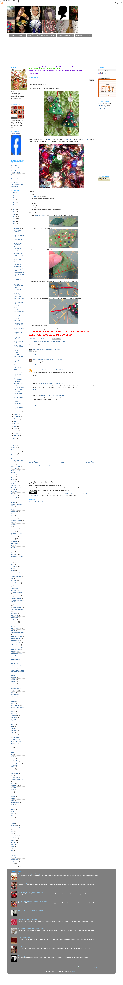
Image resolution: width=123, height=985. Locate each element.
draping (13, 545)
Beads (12, 483)
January (16, 435)
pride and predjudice (16, 741)
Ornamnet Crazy (18, 383)
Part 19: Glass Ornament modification (18, 366)
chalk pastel (14, 513)
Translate (104, 74)
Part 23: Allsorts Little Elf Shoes (19, 342)
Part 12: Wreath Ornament (18, 408)
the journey (14, 825)
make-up (13, 696)
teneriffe (13, 820)
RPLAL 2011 (14, 771)
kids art (13, 679)
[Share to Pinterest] (60, 339)
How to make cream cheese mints (27, 919)
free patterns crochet (17, 585)
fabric (12, 564)
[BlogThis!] (54, 339)
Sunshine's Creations (15, 133)
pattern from (41, 215)
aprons (13, 479)
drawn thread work (16, 549)
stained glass (14, 798)
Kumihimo (13, 684)
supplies (13, 809)
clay (12, 526)
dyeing (12, 552)
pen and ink (14, 735)
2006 (14, 438)
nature (12, 713)
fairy (12, 568)
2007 (14, 226)
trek (12, 833)
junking (13, 675)
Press (53, 35)
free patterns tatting (16, 607)
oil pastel (13, 720)
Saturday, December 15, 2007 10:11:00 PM (49, 359)
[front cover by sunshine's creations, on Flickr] (19, 90)
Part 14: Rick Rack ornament (19, 398)
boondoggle (14, 498)
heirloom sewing (15, 628)
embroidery (14, 554)
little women (14, 690)
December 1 (17, 401)
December (17, 228)
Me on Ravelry (15, 174)
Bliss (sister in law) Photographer (16, 181)
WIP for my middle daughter (19, 243)
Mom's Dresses (15, 705)
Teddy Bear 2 (17, 320)
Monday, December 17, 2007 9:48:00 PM (51, 369)
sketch (12, 789)
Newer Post (33, 462)
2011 (14, 216)
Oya (12, 726)
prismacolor (14, 745)
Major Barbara (15, 694)
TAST (12, 813)
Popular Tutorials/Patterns (65, 35)
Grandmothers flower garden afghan (28, 946)
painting (13, 728)
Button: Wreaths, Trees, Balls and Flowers (19, 324)
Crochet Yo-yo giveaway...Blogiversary (29, 874)
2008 (14, 223)
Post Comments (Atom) (43, 465)
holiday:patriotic (15, 651)
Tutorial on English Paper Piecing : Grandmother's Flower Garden (36, 883)
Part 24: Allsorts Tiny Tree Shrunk (18, 337)
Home (62, 462)
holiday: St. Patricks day (17, 632)
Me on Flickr (14, 165)
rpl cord (13, 769)
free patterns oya (15, 596)
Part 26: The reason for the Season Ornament (18, 303)
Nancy (35, 359)
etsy (12, 562)
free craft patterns (16, 583)
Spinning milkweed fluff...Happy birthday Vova (31, 928)
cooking (13, 531)
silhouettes (14, 787)
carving (13, 502)
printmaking (14, 743)
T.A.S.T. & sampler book (25, 937)
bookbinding (14, 495)
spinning (13, 796)
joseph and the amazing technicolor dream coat (17, 671)
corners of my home (16, 533)
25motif (13, 458)
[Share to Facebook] (58, 339)
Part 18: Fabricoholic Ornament (18, 380)
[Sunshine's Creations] (16, 154)
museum (13, 711)
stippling (13, 807)
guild (12, 624)
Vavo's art (13, 844)
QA (11, 748)
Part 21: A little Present (18, 353)
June (15, 423)
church (12, 522)
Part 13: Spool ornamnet (18, 404)
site (50, 139)
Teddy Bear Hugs (19, 298)
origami (13, 724)
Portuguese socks (16, 739)
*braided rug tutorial (16, 451)
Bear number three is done (19, 312)
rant (12, 754)
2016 (14, 204)
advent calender (44, 341)
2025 (14, 192)
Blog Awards (44, 35)
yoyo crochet (14, 866)
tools (12, 831)
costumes (13, 536)
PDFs (36, 35)
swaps (12, 811)
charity (12, 516)
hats (12, 626)
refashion (13, 758)
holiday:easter (15, 640)
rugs (12, 775)
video (12, 846)
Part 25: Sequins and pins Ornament (18, 317)
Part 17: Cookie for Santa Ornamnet (19, 386)
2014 (14, 209)
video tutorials (21, 35)
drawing (13, 547)
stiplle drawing (15, 802)
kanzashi (13, 677)
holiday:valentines (16, 659)
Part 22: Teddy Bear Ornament (19, 346)
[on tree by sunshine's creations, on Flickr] (61, 135)
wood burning (14, 859)
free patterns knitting (16, 592)
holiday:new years (16, 649)
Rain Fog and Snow (17, 375)
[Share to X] (56, 339)
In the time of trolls (16, 666)
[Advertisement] (53, 60)
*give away (36, 341)
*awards (13, 449)
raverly (12, 756)
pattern (34, 196)
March (16, 431)
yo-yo (12, 864)
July (15, 421)
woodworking (14, 861)
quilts (12, 752)
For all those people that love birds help (19, 295)
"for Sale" (13, 447)
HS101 (12, 661)
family (12, 570)
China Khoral (14, 518)
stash (12, 800)
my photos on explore (17, 231)
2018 (14, 200)
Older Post (90, 462)
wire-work (13, 855)
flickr (12, 578)
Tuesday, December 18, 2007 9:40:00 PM (53, 383)
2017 (14, 202)
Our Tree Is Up (18, 372)
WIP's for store (18, 253)
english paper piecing (17, 556)
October (16, 414)
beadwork (13, 485)
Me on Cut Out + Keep (17, 179)
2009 (14, 221)
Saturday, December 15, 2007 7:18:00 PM (48, 349)
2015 (14, 207)
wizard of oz (14, 857)
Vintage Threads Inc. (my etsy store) (17, 168)
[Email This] (53, 339)
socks (12, 792)
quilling (13, 750)
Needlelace (14, 715)
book (12, 493)
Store (29, 35)
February (17, 433)
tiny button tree (67, 139)
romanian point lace (16, 763)
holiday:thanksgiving (16, 655)
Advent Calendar (18, 250)
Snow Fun (16, 281)
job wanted (14, 668)
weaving (13, 853)
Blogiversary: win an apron (25, 956)
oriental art (14, 722)
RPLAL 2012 (14, 773)
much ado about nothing (17, 707)
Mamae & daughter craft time (18, 286)
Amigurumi (14, 468)
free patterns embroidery (14, 589)
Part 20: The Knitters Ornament (17, 360)
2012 (14, 214)
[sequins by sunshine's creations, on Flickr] (61, 188)
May (15, 426)
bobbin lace (14, 491)
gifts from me (14, 617)
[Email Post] (48, 338)
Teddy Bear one (18, 356)
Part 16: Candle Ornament (18, 390)
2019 (14, 197)
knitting (13, 681)
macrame (13, 692)
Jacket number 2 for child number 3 (19, 235)
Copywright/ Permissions (83, 35)
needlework (14, 717)
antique (13, 472)
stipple (12, 805)
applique (13, 477)
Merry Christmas (18, 266)
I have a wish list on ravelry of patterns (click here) (44, 68)
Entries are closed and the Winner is (19, 274)
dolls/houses (14, 543)
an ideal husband (15, 470)
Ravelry (100, 105)
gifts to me (14, 619)
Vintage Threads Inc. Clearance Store (17, 171)
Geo (34, 349)
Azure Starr (14, 481)
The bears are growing (18, 349)
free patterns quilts (16, 598)
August (16, 419)
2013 (14, 211)
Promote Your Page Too (16, 155)
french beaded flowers (17, 609)
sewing (13, 783)
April (15, 428)
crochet (13, 539)
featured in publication (17, 572)
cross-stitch (14, 541)
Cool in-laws (17, 264)
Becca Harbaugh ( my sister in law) (17, 185)
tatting (12, 815)
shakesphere (14, 785)
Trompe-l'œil (14, 835)
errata (12, 560)
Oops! (15, 369)
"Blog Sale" (14, 445)
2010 (14, 219)
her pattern (85, 139)
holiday (13, 630)
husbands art (14, 663)
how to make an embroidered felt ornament (30, 892)
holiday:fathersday (16, 642)
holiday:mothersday (16, 647)
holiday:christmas (55, 341)
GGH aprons (14, 615)
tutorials (62, 341)
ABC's (12, 464)
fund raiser (14, 613)
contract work (14, 529)
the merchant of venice (17, 828)
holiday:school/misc (16, 653)
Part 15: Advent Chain (18, 394)
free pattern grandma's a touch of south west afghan (33, 901)
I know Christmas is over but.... (19, 247)
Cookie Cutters (18, 259)
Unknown (36, 369)
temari (12, 817)
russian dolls (14, 777)
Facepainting (14, 566)
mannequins (14, 699)
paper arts (13, 730)
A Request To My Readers (18, 256)
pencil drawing (15, 737)
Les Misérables (15, 688)
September (17, 416)
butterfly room (15, 500)
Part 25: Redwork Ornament (19, 329)
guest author (14, 622)
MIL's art (13, 701)
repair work (14, 761)
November (17, 412)
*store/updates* (15, 456)
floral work (13, 580)
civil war (13, 524)
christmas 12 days (16, 520)
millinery (13, 703)
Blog (12, 35)
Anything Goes (15, 474)
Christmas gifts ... (19, 261)
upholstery (14, 842)
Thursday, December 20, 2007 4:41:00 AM (53, 395)
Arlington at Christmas (17, 278)
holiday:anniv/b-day (16, 636)
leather (13, 686)
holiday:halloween (16, 645)
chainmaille (14, 511)
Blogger (74, 971)
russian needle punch (17, 779)
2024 (14, 195)
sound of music (15, 794)
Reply (34, 354)
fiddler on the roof (16, 576)
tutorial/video (14, 838)
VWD (12, 851)
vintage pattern (15, 848)
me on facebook (15, 176)
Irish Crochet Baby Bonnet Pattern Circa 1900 (31, 910)
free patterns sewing (16, 604)
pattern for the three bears (18, 290)
